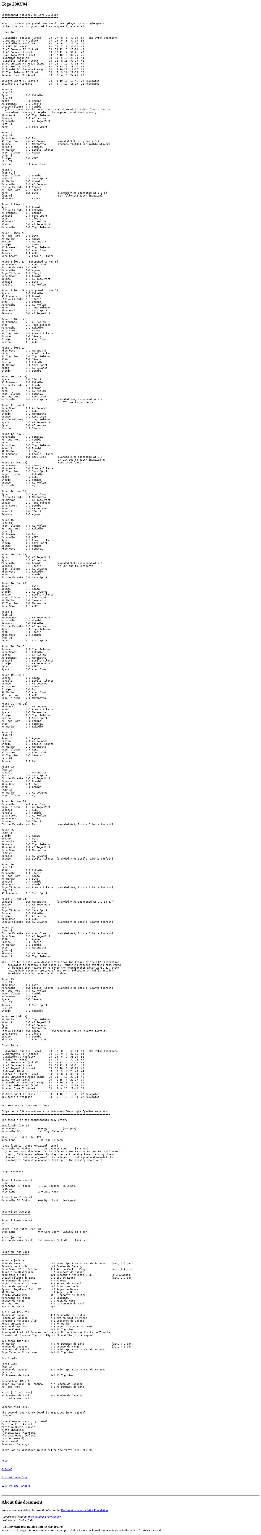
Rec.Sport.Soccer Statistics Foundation (84, 1510)
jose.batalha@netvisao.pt (44, 1516)
